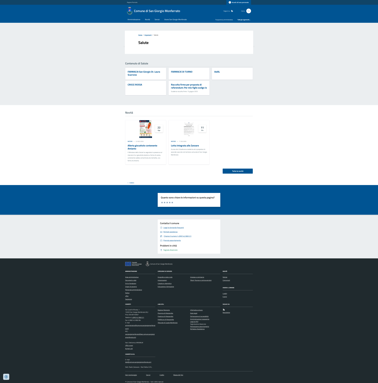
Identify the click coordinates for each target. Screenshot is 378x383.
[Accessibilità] (6, 376)
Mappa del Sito (178, 375)
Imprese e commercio (197, 277)
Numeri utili (129, 348)
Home (140, 35)
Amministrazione (134, 19)
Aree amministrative (132, 277)
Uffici (126, 296)
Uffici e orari (129, 345)
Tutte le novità (237, 171)
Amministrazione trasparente (199, 319)
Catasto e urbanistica (164, 283)
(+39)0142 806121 (137, 317)
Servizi (157, 19)
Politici (127, 293)
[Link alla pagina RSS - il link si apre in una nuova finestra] (232, 11)
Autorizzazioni (162, 280)
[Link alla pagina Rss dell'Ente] (224, 309)
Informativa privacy (196, 310)
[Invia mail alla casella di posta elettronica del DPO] (138, 362)
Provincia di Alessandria (165, 313)
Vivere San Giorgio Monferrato (175, 19)
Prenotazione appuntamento (199, 326)
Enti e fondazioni (130, 283)
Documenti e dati (130, 280)
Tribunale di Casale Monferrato (167, 322)
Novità (147, 19)
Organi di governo (131, 286)
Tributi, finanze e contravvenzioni (201, 280)
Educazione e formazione (166, 286)
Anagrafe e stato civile (165, 277)
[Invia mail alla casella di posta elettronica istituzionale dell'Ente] (140, 327)
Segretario (128, 299)
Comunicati (226, 280)
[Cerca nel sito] (248, 11)
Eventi (225, 296)
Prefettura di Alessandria (166, 319)
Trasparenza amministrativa (224, 20)
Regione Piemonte (132, 2)
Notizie (130, 141)
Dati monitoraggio (131, 375)
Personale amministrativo (133, 290)
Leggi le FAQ (194, 321)
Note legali (193, 313)
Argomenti (148, 35)
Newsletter (226, 312)
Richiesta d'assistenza (197, 329)
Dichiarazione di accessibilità (199, 316)
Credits (162, 375)
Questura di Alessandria (165, 316)
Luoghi (225, 293)
